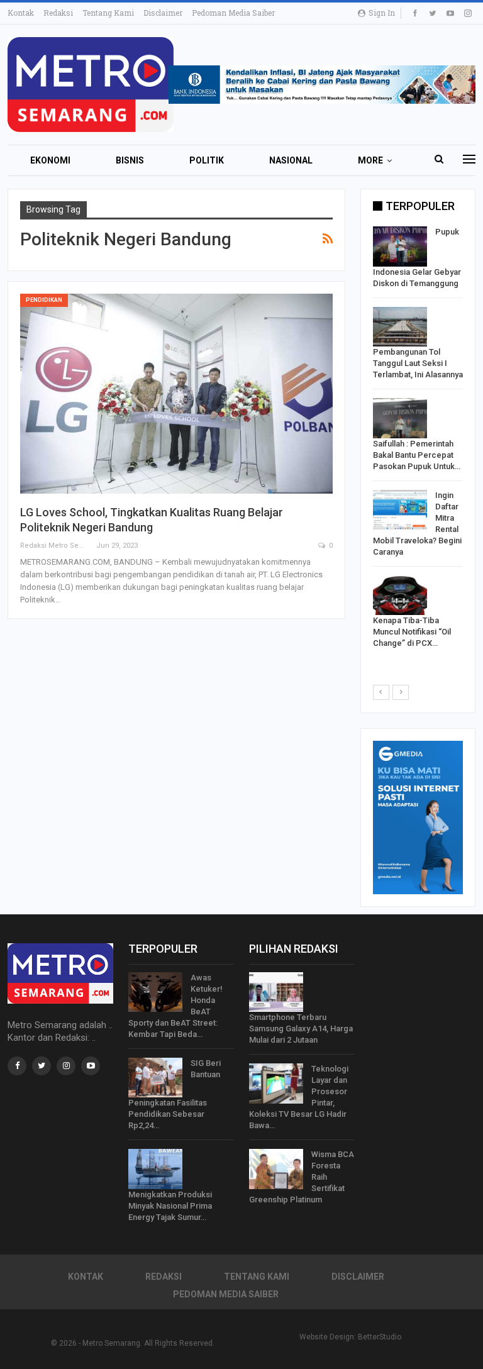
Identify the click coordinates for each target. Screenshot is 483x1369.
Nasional (291, 160)
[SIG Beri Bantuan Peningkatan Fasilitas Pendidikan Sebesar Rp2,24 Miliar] (155, 1078)
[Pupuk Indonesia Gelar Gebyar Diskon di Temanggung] (400, 246)
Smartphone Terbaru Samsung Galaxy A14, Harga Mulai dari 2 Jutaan (301, 1028)
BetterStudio (379, 1337)
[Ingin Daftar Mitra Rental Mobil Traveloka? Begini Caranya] (400, 510)
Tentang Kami (108, 13)
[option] (418, 440)
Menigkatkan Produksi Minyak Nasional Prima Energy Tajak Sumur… (170, 1206)
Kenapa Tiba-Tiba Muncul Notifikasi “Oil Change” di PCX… (412, 632)
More (370, 160)
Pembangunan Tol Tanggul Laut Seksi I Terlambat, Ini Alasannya (418, 363)
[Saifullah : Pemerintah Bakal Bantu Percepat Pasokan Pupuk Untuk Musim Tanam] (400, 418)
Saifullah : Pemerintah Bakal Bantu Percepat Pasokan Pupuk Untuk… (416, 455)
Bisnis (130, 160)
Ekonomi (50, 160)
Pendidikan (44, 300)
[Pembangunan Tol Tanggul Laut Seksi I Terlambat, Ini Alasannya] (400, 327)
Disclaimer (162, 13)
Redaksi (58, 13)
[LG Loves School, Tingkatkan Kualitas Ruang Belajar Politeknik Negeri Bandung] (176, 394)
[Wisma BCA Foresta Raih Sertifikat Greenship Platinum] (276, 1169)
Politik (206, 160)
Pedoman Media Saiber (233, 13)
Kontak (21, 13)
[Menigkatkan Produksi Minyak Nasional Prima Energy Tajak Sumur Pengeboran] (155, 1169)
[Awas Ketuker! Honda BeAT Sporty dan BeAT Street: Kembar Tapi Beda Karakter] (155, 992)
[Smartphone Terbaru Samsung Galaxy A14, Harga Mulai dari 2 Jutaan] (276, 992)
